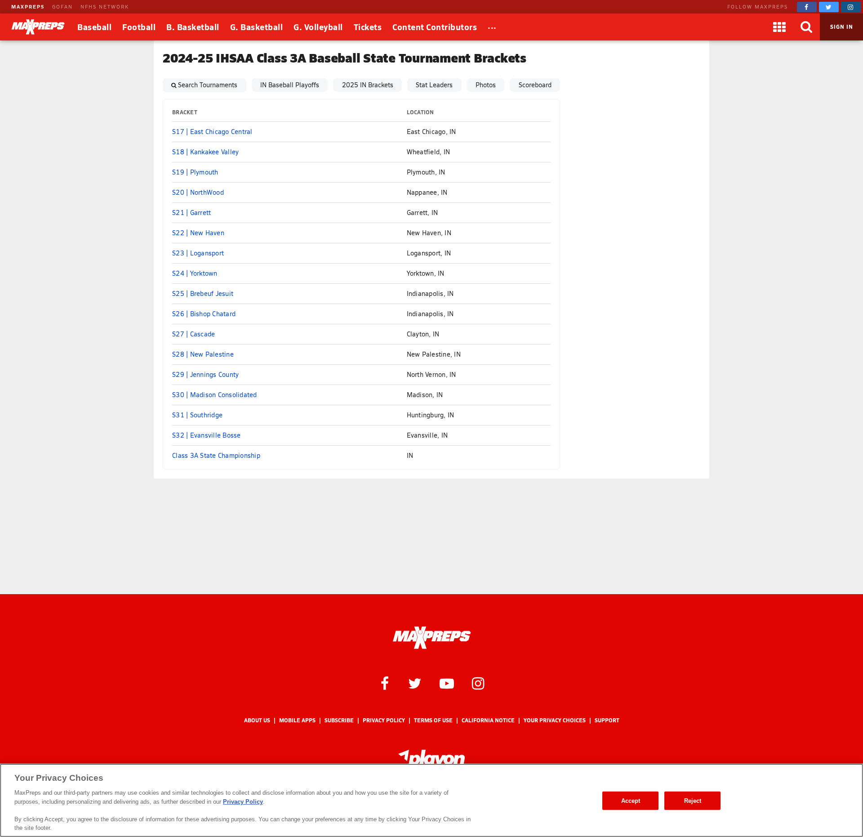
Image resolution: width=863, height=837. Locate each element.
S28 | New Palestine (203, 354)
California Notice (488, 720)
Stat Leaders (434, 85)
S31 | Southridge (197, 415)
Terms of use (433, 720)
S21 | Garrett (191, 212)
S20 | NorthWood (198, 192)
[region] (431, 800)
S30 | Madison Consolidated (214, 394)
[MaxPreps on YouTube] (447, 683)
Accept (631, 800)
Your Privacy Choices (555, 720)
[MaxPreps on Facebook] (807, 7)
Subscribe (339, 720)
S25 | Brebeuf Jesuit (202, 293)
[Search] (806, 26)
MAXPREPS (27, 6)
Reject (693, 800)
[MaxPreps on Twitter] (829, 7)
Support (607, 720)
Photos (486, 85)
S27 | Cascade (193, 334)
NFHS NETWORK (104, 6)
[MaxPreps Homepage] (431, 638)
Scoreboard (535, 85)
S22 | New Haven (198, 232)
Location (420, 112)
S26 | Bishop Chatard (204, 313)
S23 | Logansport (198, 253)
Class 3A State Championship (216, 455)
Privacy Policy (384, 720)
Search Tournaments (207, 85)
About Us (257, 720)
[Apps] (779, 26)
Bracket (184, 112)
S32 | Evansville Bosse (206, 435)
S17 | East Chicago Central (212, 131)
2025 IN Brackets (367, 85)
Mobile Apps (297, 720)
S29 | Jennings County (205, 374)
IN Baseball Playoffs (289, 85)
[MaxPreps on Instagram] (851, 7)
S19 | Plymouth (195, 172)
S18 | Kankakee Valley (205, 152)
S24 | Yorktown (195, 273)
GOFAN (62, 6)
